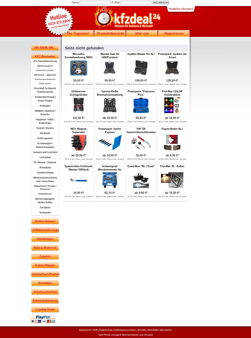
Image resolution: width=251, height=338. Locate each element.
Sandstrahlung (45, 172)
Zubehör (45, 256)
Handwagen (45, 238)
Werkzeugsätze (45, 66)
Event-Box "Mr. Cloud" (141, 166)
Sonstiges (45, 283)
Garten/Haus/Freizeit (45, 274)
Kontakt (142, 330)
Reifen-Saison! (45, 221)
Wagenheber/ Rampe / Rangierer (45, 187)
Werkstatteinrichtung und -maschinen (45, 179)
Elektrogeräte (45, 83)
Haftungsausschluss (125, 330)
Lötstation (45, 157)
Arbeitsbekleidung (45, 300)
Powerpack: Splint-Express (109, 130)
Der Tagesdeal (78, 33)
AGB (95, 330)
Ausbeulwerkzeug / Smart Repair (45, 99)
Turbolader (45, 212)
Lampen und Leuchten (45, 152)
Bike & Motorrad (45, 247)
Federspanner (45, 138)
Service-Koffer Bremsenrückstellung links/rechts (110, 95)
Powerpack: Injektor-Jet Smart (172, 56)
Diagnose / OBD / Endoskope (45, 121)
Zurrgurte (45, 207)
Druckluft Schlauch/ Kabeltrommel (45, 90)
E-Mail (116, 2)
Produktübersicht (110, 33)
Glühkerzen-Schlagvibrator (79, 93)
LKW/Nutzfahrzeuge (45, 230)
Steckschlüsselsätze (45, 70)
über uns (142, 33)
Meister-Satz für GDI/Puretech (109, 56)
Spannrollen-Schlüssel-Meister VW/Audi (79, 168)
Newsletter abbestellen (159, 330)
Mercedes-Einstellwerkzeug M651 (79, 56)
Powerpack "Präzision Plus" (141, 93)
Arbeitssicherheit (45, 291)
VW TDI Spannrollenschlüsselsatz (142, 130)
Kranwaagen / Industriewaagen (45, 145)
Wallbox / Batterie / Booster (45, 113)
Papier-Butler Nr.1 (172, 128)
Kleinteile (45, 133)
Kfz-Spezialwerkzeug (45, 61)
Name (75, 2)
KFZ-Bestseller (45, 56)
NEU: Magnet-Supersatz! (78, 130)
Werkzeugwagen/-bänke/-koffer (45, 201)
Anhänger (45, 105)
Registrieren (174, 33)
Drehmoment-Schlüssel (45, 79)
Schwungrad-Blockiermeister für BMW (109, 169)
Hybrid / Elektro (45, 128)
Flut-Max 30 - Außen (172, 166)
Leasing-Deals (45, 309)
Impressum (85, 330)
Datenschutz (106, 330)
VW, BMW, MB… (45, 47)
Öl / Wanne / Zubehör (45, 162)
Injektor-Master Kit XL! (141, 54)
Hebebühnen (45, 194)
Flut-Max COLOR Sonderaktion (172, 93)
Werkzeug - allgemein (45, 75)
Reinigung (45, 167)
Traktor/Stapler (45, 265)
